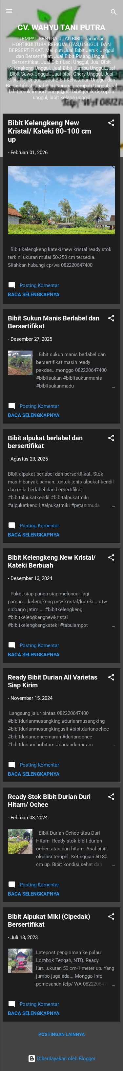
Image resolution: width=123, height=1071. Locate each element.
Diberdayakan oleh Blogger (65, 1059)
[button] (111, 124)
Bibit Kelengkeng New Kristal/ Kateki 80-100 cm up (49, 131)
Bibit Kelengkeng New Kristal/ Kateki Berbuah (51, 561)
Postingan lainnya (61, 1034)
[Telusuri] (114, 13)
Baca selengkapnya (33, 295)
